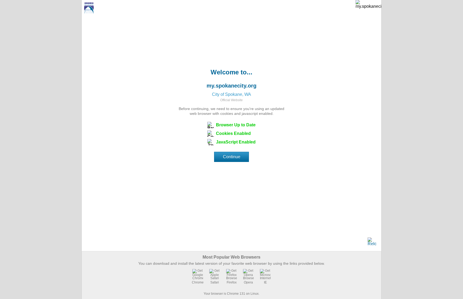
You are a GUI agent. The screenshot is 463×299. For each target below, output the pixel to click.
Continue (231, 156)
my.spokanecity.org (231, 86)
